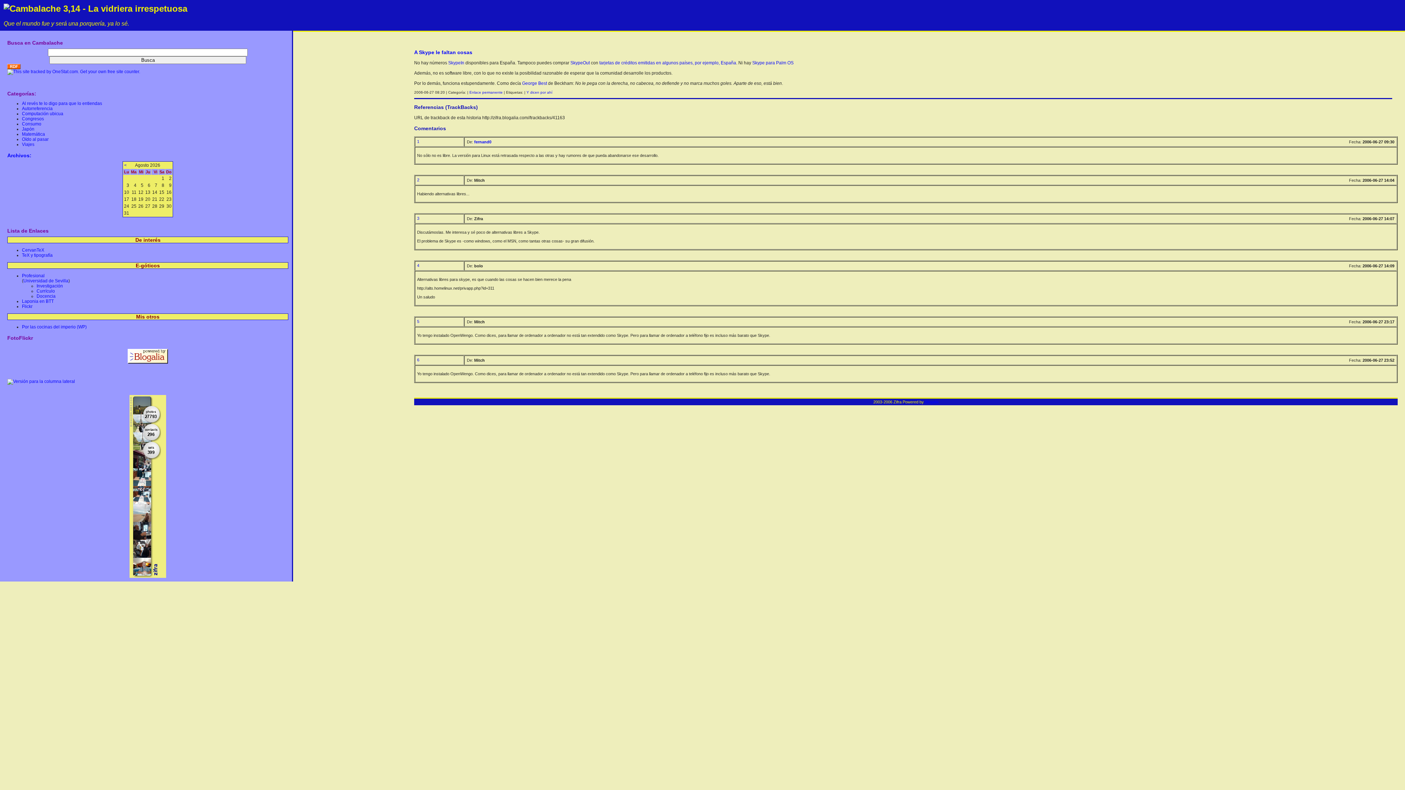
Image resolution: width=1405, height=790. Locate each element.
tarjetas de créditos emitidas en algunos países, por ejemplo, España (667, 62)
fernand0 (482, 142)
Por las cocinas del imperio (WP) (54, 327)
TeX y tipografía (37, 255)
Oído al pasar (35, 139)
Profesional (33, 275)
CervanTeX (33, 250)
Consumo (31, 124)
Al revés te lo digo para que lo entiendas (62, 103)
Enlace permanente (486, 92)
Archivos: (19, 155)
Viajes (28, 144)
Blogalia (931, 402)
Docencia (46, 296)
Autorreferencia (37, 108)
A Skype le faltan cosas (443, 52)
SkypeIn (456, 62)
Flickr (27, 306)
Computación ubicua (42, 113)
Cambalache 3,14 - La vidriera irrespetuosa (98, 9)
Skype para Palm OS (773, 62)
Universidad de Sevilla (45, 280)
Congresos (33, 118)
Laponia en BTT (38, 301)
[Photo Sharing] (41, 381)
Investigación (50, 286)
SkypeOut (580, 62)
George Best (534, 83)
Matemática (33, 134)
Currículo (46, 291)
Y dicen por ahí (539, 92)
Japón (28, 129)
